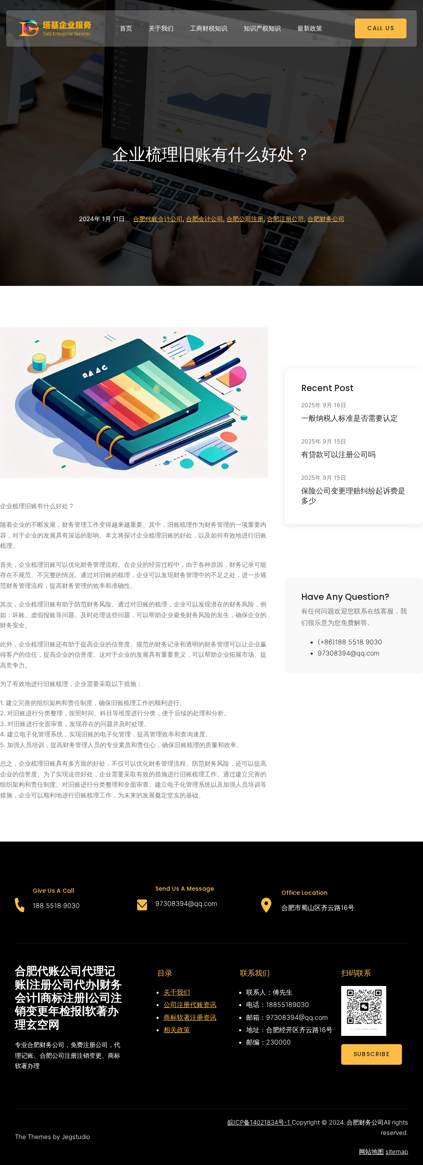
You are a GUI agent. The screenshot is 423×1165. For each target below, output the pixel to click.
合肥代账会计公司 (158, 219)
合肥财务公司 (326, 219)
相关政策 (177, 1030)
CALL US (380, 28)
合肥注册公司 (285, 219)
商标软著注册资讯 (190, 1017)
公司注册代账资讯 (190, 1004)
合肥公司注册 (245, 219)
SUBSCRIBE (372, 1054)
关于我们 (177, 992)
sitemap (396, 1152)
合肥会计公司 (204, 219)
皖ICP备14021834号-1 (260, 1122)
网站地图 (371, 1152)
